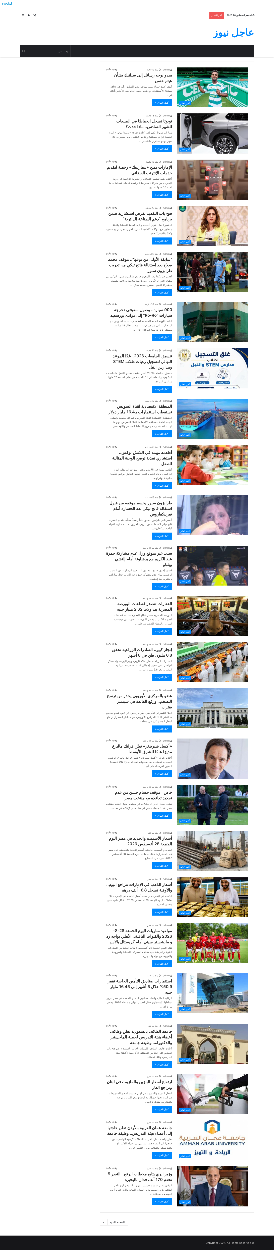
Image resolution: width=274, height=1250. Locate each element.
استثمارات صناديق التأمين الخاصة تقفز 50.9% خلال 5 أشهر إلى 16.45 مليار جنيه (140, 987)
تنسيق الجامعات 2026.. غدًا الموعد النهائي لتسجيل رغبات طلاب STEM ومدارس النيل (142, 362)
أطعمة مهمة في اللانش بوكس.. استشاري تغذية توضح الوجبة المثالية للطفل (142, 458)
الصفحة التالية (117, 1222)
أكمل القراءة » (162, 102)
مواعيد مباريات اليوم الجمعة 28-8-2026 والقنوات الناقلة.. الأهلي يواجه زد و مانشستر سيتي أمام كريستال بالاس (139, 936)
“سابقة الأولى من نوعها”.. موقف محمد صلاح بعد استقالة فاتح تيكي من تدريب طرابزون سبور (140, 265)
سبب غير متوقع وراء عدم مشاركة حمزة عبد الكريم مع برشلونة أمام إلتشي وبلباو (139, 559)
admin (166, 69)
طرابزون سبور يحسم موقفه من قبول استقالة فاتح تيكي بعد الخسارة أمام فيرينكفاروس (141, 508)
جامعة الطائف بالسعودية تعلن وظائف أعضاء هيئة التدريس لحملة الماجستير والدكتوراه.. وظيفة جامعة (141, 1037)
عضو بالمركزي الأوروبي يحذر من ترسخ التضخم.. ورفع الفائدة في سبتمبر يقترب (139, 701)
